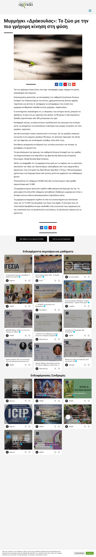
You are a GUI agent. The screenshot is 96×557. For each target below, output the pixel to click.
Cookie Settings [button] (79, 553)
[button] (56, 84)
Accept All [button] (90, 553)
